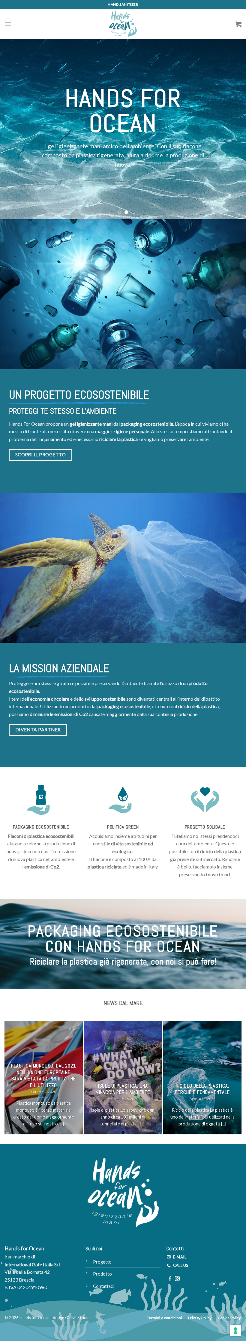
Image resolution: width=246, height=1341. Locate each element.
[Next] (233, 129)
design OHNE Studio (71, 1317)
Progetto (102, 1261)
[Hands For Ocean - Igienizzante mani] (123, 24)
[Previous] (12, 129)
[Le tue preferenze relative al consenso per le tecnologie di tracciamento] (235, 1330)
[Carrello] (239, 24)
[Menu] (8, 24)
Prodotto (102, 1273)
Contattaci (103, 1286)
